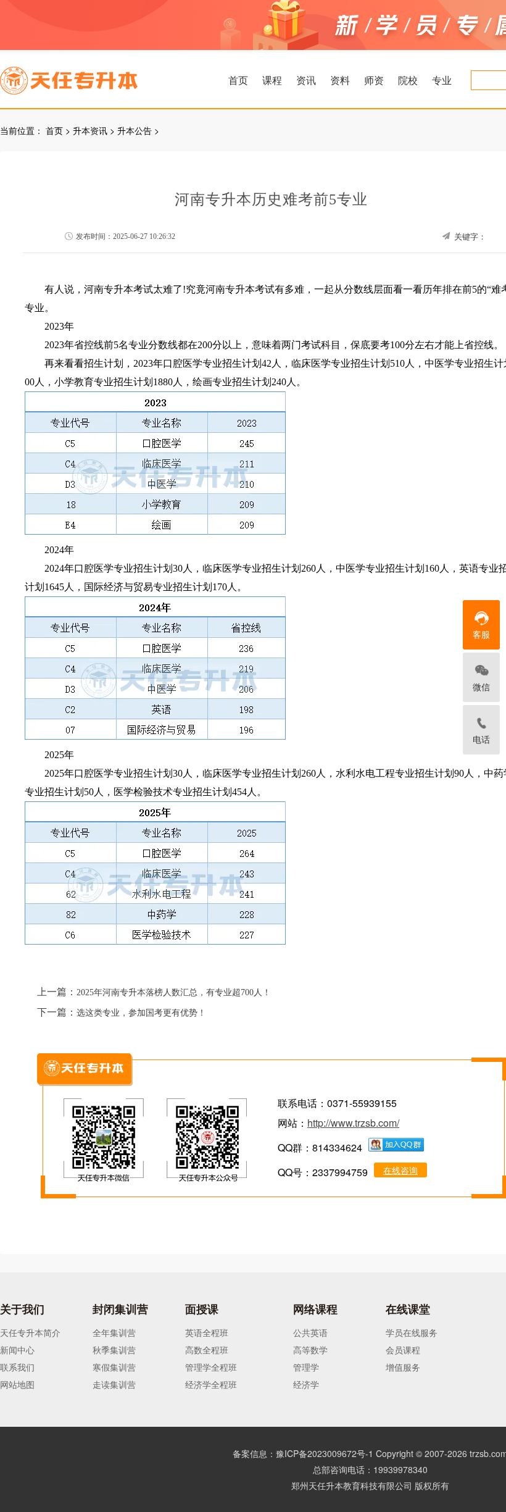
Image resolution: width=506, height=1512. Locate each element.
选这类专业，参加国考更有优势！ (141, 1012)
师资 (374, 80)
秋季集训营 (114, 1349)
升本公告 (134, 130)
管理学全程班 (211, 1366)
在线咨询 (400, 1170)
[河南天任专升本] (98, 76)
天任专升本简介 (30, 1332)
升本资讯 (90, 130)
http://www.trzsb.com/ (353, 1123)
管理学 (306, 1366)
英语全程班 (206, 1332)
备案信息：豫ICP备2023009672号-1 (303, 1453)
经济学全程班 (211, 1384)
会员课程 (403, 1349)
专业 (442, 80)
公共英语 (310, 1332)
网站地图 (17, 1384)
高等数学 (310, 1349)
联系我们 (17, 1366)
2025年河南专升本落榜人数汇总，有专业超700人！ (174, 992)
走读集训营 (114, 1384)
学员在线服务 (412, 1332)
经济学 (306, 1384)
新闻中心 (17, 1349)
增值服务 (403, 1366)
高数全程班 (206, 1349)
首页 (238, 80)
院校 (408, 80)
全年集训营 (114, 1332)
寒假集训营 (114, 1366)
